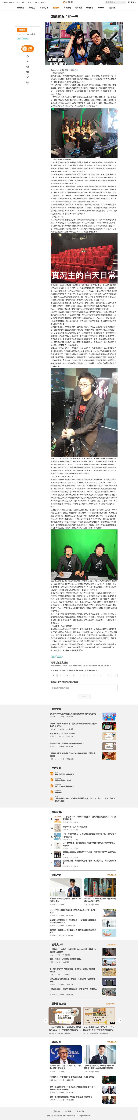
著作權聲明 (81, 1111)
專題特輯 (56, 8)
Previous (46, 1020)
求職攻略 (31, 8)
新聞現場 (89, 8)
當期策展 (112, 8)
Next (120, 1020)
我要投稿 (57, 1111)
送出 (84, 696)
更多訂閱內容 (111, 875)
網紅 (19, 38)
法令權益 (78, 8)
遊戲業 (25, 38)
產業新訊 (20, 8)
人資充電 (67, 8)
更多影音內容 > (111, 1003)
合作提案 (68, 1111)
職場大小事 (44, 8)
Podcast (100, 8)
